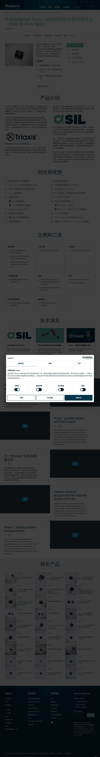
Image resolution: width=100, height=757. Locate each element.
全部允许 (79, 397)
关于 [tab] (79, 363)
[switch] (39, 389)
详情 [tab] (50, 363)
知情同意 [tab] (21, 363)
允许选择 (50, 397)
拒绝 (21, 397)
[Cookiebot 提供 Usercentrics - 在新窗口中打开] (83, 357)
